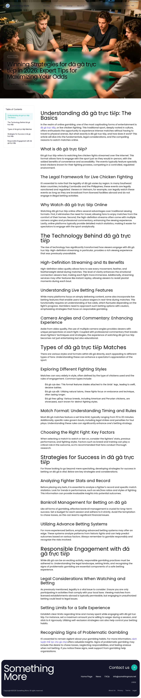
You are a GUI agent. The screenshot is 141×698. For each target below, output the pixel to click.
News (98, 676)
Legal (134, 690)
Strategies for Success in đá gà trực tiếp (19, 135)
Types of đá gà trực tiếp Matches (20, 129)
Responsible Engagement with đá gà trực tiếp (20, 142)
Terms (127, 690)
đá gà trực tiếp (48, 127)
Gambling (12, 56)
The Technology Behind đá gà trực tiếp (19, 123)
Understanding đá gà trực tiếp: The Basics (19, 116)
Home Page (86, 676)
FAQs (107, 676)
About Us (112, 690)
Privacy (120, 690)
